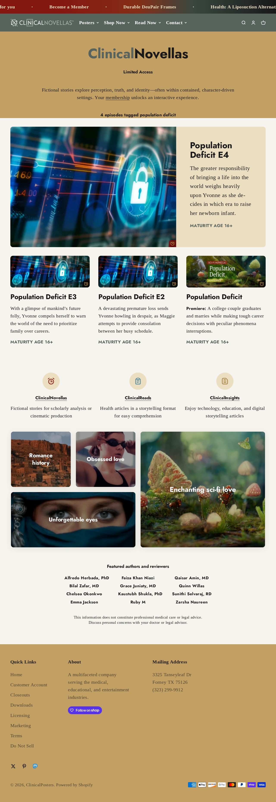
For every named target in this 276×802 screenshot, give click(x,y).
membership (118, 97)
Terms (16, 735)
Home (16, 674)
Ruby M (138, 602)
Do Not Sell (22, 745)
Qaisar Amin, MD (192, 578)
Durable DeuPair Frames (128, 6)
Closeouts (20, 695)
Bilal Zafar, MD (84, 586)
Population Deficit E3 (43, 297)
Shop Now (114, 22)
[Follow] (35, 767)
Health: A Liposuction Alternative (224, 6)
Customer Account (28, 684)
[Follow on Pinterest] (24, 766)
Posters (86, 22)
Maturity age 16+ (211, 226)
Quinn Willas (192, 586)
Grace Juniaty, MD (138, 586)
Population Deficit (214, 297)
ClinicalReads (138, 398)
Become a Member (47, 6)
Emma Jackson (84, 602)
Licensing (20, 715)
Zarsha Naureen (192, 602)
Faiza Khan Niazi (138, 578)
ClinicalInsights (225, 398)
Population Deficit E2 (131, 297)
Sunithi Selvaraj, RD (192, 594)
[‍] (93, 187)
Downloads (21, 705)
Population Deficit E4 (211, 150)
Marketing (20, 725)
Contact (174, 22)
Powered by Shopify (74, 784)
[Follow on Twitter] (13, 766)
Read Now (146, 22)
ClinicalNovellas (51, 398)
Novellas (138, 53)
